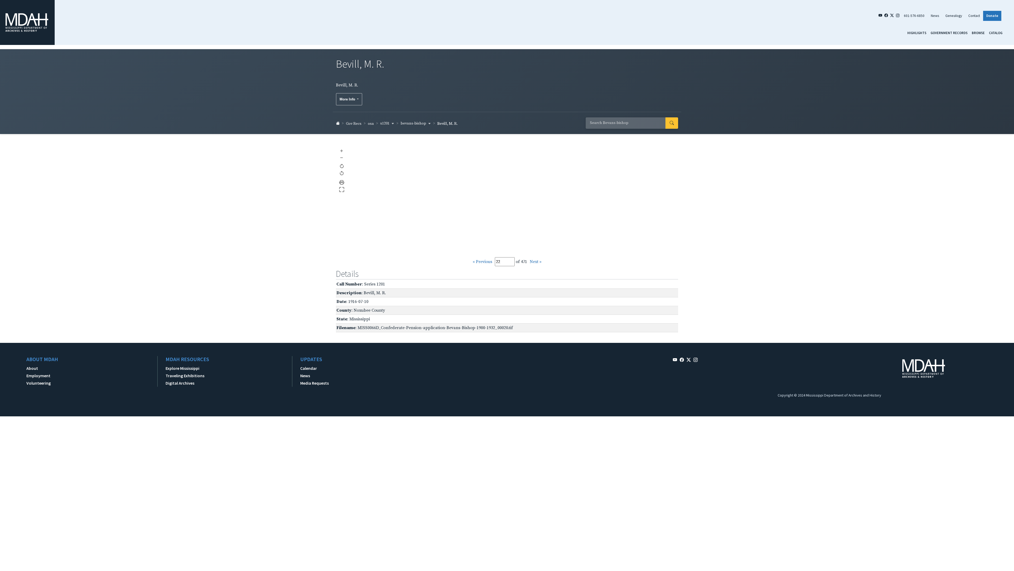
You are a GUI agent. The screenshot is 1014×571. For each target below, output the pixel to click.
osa (371, 123)
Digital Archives (180, 383)
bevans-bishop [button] (414, 123)
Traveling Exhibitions (185, 375)
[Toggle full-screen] (342, 189)
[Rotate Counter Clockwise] (342, 173)
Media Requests (314, 383)
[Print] (342, 182)
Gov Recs (354, 123)
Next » (536, 261)
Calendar (308, 368)
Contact (974, 15)
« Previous (482, 261)
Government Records (949, 33)
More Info (348, 99)
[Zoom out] (342, 157)
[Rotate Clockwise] (342, 166)
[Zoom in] (342, 150)
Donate (992, 15)
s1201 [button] (385, 123)
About (32, 368)
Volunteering (38, 383)
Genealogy (953, 15)
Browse (978, 33)
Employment (38, 375)
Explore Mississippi (182, 368)
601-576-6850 (914, 15)
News (935, 15)
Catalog (995, 33)
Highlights (916, 33)
